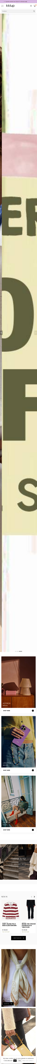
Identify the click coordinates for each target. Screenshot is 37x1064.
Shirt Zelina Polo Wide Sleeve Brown (9, 924)
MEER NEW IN (17, 938)
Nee (19, 1060)
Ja (15, 1060)
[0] (35, 6)
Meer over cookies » (28, 1060)
